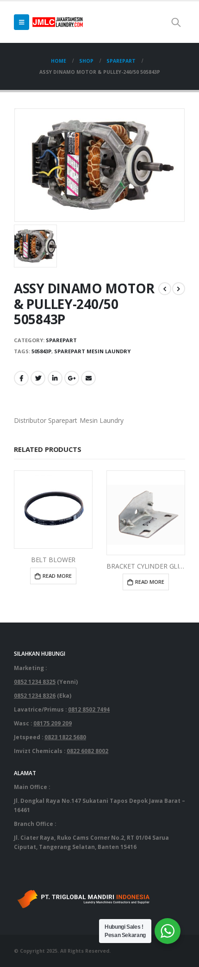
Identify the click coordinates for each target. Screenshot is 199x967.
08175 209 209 (52, 723)
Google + (71, 378)
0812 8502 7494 (89, 709)
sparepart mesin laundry (92, 351)
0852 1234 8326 (35, 695)
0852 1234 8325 (35, 681)
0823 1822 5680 (65, 737)
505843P (41, 351)
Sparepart (61, 340)
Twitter (38, 378)
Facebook (21, 378)
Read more (57, 575)
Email (88, 378)
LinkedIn (55, 378)
